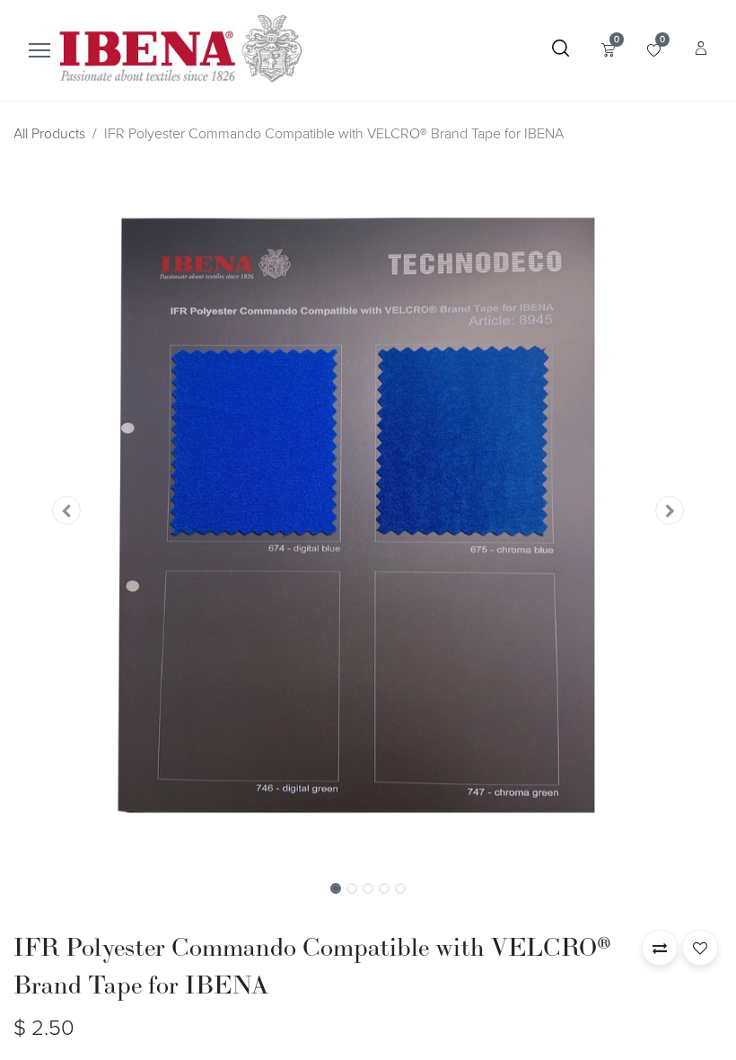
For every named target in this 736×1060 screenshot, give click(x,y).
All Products (49, 134)
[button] (66, 511)
